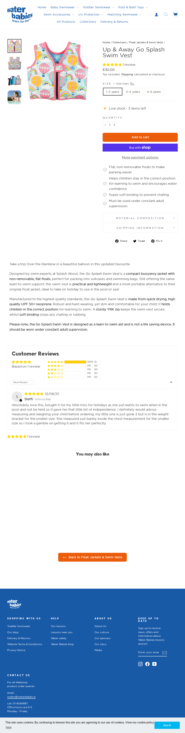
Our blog (12, 632)
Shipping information (140, 228)
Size (116, 83)
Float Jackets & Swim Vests (146, 42)
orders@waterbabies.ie (21, 696)
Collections (88, 21)
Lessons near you (61, 632)
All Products (66, 21)
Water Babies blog (62, 644)
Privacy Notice (16, 650)
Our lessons (58, 626)
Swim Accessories (58, 14)
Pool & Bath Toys (131, 7)
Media (98, 650)
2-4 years (133, 92)
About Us (100, 626)
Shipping (127, 74)
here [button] (9, 727)
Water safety (59, 638)
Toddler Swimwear (97, 7)
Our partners (102, 638)
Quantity (113, 117)
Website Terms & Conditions (24, 644)
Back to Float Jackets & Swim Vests (95, 557)
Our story (100, 644)
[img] (34, 394)
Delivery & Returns (114, 21)
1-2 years (112, 92)
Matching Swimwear (123, 14)
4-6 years (154, 92)
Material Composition (140, 218)
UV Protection (89, 14)
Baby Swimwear (63, 7)
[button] (112, 64)
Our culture (101, 632)
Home (42, 7)
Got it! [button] (167, 725)
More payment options (140, 157)
